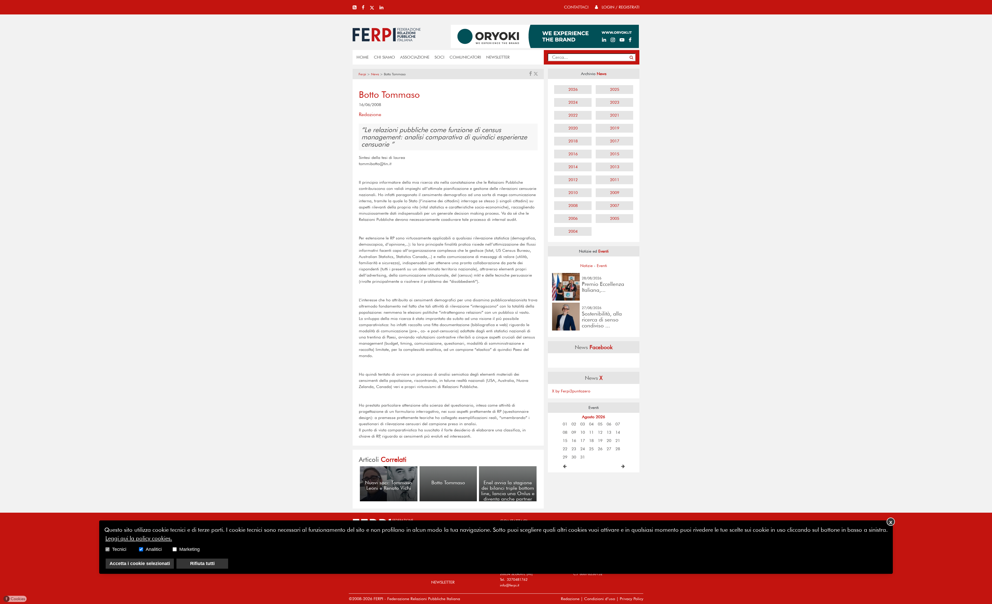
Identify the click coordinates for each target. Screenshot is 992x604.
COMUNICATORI (465, 57)
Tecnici (119, 549)
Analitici (154, 549)
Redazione (570, 598)
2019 (614, 128)
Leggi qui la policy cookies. (138, 538)
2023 (614, 102)
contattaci (576, 7)
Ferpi (362, 74)
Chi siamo (384, 57)
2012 (573, 179)
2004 (573, 231)
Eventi (602, 265)
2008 (573, 205)
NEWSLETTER (498, 57)
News (375, 74)
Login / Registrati (619, 7)
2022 (573, 115)
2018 (573, 141)
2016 (573, 153)
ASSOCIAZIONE (414, 57)
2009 (614, 192)
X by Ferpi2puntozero (571, 391)
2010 (573, 192)
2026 (573, 89)
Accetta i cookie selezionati (140, 563)
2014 (573, 166)
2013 (614, 166)
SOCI (439, 57)
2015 (614, 153)
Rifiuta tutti (202, 563)
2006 (573, 218)
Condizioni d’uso (599, 598)
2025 (614, 89)
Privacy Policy (631, 598)
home (363, 57)
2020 (573, 128)
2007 (614, 205)
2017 (614, 141)
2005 (614, 218)
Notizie (586, 265)
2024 (573, 102)
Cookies (15, 598)
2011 (614, 179)
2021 (614, 115)
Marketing (189, 549)
